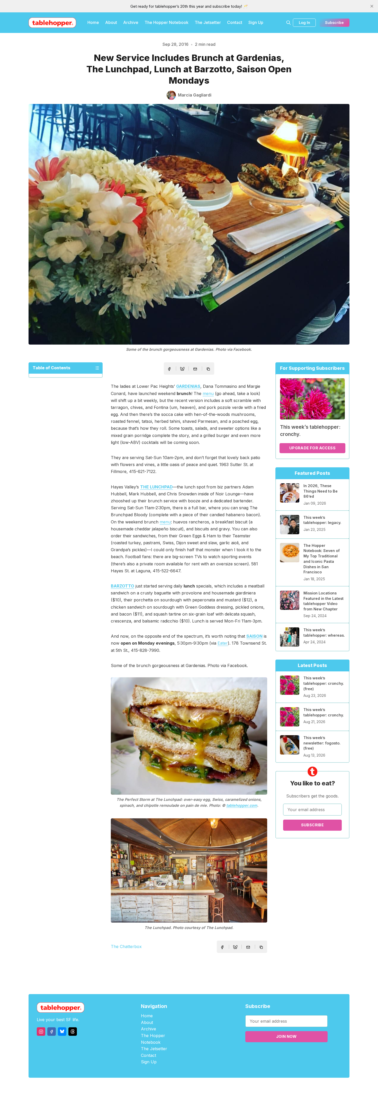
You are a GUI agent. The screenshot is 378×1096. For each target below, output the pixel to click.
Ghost (202, 1087)
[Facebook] (51, 1031)
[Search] (288, 23)
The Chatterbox (126, 946)
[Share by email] (195, 369)
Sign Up (255, 22)
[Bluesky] (62, 1031)
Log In (304, 22)
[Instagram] (41, 1031)
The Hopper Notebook (166, 22)
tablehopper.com (241, 805)
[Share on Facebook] (169, 369)
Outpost (216, 1087)
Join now (286, 1036)
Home (93, 22)
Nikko (238, 1087)
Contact (234, 22)
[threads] (72, 1031)
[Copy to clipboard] (208, 369)
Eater (223, 643)
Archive (130, 22)
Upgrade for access (312, 448)
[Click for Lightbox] (189, 736)
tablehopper (158, 1087)
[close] (372, 6)
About (111, 22)
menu (208, 393)
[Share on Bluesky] (182, 369)
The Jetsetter (208, 22)
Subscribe (334, 22)
